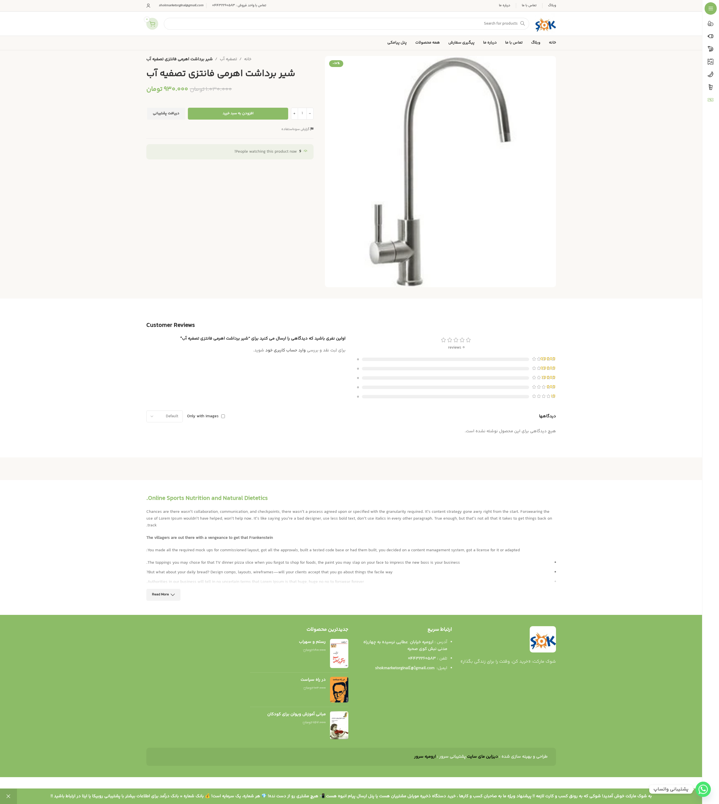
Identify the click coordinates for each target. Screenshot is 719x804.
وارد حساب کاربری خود (285, 350)
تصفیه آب (228, 59)
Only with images (203, 416)
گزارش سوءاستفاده (295, 129)
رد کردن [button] (8, 796)
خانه (247, 59)
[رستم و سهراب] (339, 653)
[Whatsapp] (703, 789)
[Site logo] (545, 23)
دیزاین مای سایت (482, 756)
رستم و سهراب (312, 642)
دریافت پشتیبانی (166, 113)
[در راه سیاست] (339, 690)
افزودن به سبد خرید (238, 113)
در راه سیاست (313, 680)
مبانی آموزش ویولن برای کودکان (296, 714)
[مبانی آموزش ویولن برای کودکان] (339, 725)
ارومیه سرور (425, 756)
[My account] (148, 5)
